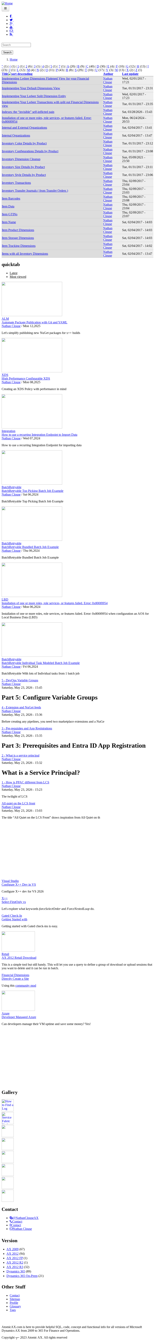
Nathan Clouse (107, 80)
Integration (8, 431)
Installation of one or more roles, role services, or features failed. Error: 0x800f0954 (55, 603)
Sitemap (15, 1299)
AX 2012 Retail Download (19, 957)
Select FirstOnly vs (14, 902)
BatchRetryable (11, 487)
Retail (5, 954)
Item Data (8, 206)
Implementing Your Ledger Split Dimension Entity (34, 96)
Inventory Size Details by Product (23, 167)
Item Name (9, 222)
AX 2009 (12, 1249)
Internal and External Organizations (24, 127)
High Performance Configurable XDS (26, 378)
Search (7, 52)
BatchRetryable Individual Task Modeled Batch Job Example (41, 663)
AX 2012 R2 (14, 1262)
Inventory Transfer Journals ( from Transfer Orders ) (35, 190)
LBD (5, 599)
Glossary (15, 1306)
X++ (5, 898)
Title (5, 74)
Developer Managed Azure (19, 1017)
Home (14, 59)
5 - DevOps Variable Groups (20, 680)
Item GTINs (9, 214)
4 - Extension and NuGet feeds (21, 707)
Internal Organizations (16, 135)
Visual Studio (10, 881)
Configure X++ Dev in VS (19, 884)
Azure (5, 1013)
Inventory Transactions (16, 182)
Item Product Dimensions (18, 230)
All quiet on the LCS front (18, 803)
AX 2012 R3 (14, 1267)
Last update (130, 74)
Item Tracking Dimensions (19, 245)
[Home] (7, 3)
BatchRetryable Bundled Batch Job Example (30, 547)
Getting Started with (14, 919)
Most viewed (18, 276)
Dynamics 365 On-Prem (22, 1276)
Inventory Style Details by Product (24, 175)
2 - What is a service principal (20, 755)
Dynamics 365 (15, 1271)
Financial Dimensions (15, 975)
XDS (5, 375)
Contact (17, 1221)
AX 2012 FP (14, 1258)
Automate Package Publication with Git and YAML (34, 322)
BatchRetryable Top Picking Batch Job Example (32, 491)
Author (108, 74)
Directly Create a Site (15, 978)
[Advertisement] (77, 851)
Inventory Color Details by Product (24, 143)
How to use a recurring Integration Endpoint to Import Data (39, 434)
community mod (25, 985)
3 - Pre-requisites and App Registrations (27, 728)
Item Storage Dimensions (18, 238)
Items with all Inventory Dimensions (25, 253)
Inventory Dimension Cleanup (21, 159)
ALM (5, 318)
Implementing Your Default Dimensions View (31, 88)
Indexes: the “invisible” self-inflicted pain (28, 112)
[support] (11, 1218)
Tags (13, 1310)
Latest (13, 273)
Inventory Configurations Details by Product (30, 151)
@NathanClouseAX (26, 1218)
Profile (14, 1302)
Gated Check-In (12, 915)
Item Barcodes (11, 198)
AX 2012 (12, 1253)
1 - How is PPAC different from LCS (25, 782)
